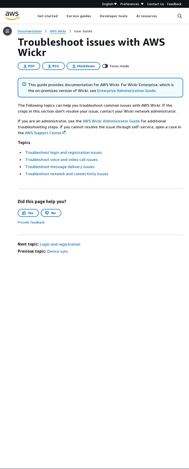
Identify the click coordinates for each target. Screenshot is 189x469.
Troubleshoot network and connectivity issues (66, 173)
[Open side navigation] (7, 31)
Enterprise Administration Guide (126, 90)
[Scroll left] (34, 16)
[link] (83, 31)
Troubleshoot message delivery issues (59, 166)
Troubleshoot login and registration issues (63, 152)
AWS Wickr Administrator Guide (111, 120)
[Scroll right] (161, 16)
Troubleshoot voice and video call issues (61, 159)
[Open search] (179, 16)
